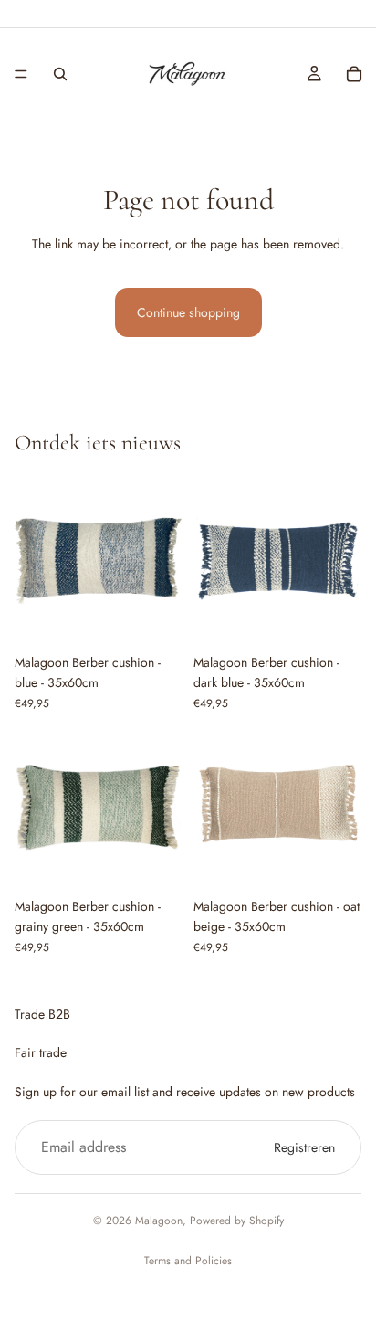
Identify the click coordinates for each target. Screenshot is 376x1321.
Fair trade (41, 1052)
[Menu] (21, 74)
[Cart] (354, 74)
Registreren (304, 1146)
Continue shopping (188, 312)
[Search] (60, 74)
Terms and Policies (188, 1260)
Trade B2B (42, 1014)
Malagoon (159, 1220)
